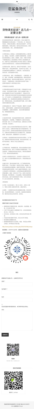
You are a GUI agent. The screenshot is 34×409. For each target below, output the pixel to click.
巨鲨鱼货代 (17, 9)
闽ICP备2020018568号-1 (24, 404)
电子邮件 (4, 289)
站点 (3, 297)
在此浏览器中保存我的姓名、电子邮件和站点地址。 (15, 306)
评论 (3, 309)
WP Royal (20, 406)
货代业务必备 (17, 27)
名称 (3, 281)
